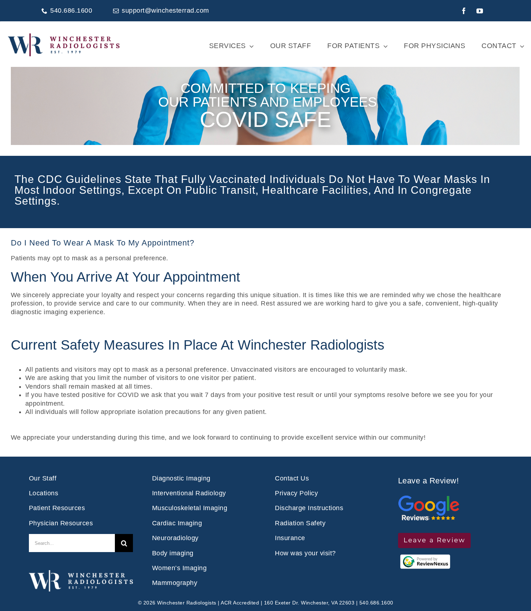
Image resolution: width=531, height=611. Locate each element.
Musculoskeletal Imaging (190, 508)
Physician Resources (61, 523)
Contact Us (292, 478)
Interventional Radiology (189, 493)
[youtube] (480, 11)
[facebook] (464, 11)
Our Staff (43, 478)
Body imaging (173, 553)
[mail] (116, 11)
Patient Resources (57, 508)
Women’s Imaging (179, 568)
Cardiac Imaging (177, 523)
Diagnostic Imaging (181, 478)
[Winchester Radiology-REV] (81, 573)
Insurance (290, 538)
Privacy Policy (296, 493)
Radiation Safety (300, 523)
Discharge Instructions (309, 508)
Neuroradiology (175, 538)
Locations (44, 493)
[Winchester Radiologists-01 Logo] (64, 35)
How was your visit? (305, 553)
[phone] (44, 11)
